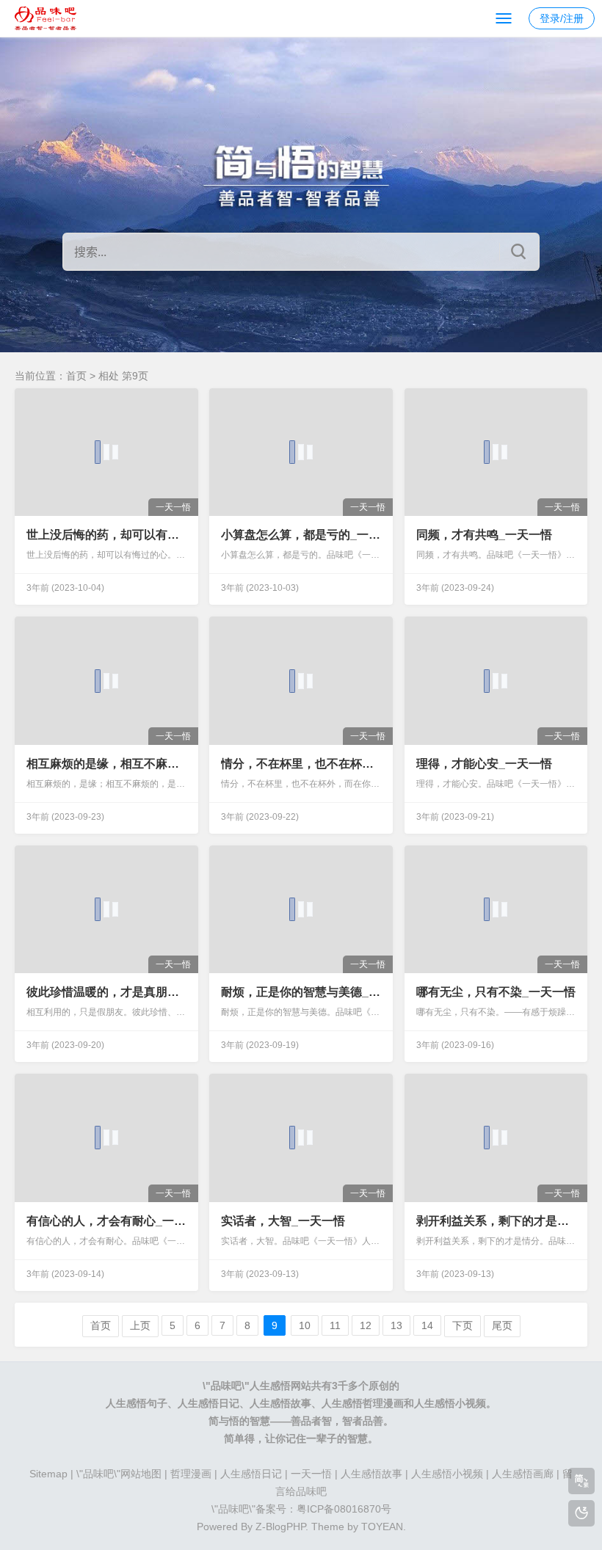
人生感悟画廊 (523, 1474)
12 (365, 1325)
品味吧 (226, 1385)
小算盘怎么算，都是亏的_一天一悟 (300, 534)
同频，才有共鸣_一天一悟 (484, 534)
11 (335, 1325)
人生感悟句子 (136, 1403)
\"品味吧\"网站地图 (119, 1474)
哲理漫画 (190, 1474)
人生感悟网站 (280, 1385)
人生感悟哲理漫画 (363, 1403)
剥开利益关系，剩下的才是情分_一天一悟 (496, 1221)
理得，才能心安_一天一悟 (484, 763)
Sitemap (48, 1474)
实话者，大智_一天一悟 (283, 1221)
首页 (76, 376)
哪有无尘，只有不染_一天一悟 (496, 992)
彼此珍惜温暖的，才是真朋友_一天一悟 (106, 992)
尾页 (502, 1325)
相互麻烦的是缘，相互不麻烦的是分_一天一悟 (106, 763)
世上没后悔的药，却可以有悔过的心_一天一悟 (106, 534)
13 (396, 1325)
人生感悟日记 (208, 1403)
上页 (140, 1325)
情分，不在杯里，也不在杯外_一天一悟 (300, 763)
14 (427, 1325)
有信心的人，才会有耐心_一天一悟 (106, 1221)
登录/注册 (562, 18)
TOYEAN (382, 1526)
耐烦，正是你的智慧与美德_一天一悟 (300, 992)
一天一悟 (311, 1474)
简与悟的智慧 (239, 1421)
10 (305, 1325)
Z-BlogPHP (280, 1526)
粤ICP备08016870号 (344, 1509)
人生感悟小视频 (450, 1403)
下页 (462, 1325)
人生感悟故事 (280, 1403)
